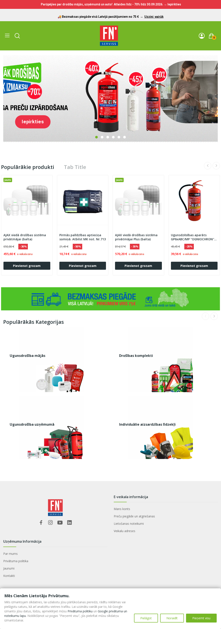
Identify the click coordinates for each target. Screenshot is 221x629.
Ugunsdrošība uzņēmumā (32, 424)
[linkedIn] (69, 522)
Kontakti (9, 576)
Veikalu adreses (124, 531)
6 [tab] (124, 137)
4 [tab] (113, 137)
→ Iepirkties (172, 4)
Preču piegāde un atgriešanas (134, 516)
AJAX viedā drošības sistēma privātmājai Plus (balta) (136, 237)
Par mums (10, 554)
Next (216, 165)
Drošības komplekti (136, 355)
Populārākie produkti (27, 167)
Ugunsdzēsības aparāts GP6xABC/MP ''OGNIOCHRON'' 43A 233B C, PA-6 (192, 237)
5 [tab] (119, 137)
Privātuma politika (15, 561)
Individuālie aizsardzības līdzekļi (147, 424)
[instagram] (50, 522)
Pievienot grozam (27, 266)
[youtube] (60, 522)
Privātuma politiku (80, 611)
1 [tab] (96, 137)
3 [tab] (107, 137)
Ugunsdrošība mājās (27, 355)
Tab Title (75, 167)
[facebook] (41, 522)
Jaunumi (8, 568)
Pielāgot (146, 618)
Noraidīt (172, 618)
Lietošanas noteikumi (129, 523)
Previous (207, 165)
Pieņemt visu (201, 618)
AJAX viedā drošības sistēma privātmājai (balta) (24, 237)
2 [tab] (102, 137)
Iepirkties (33, 121)
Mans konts (122, 509)
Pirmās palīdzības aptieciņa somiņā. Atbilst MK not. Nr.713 (82, 237)
